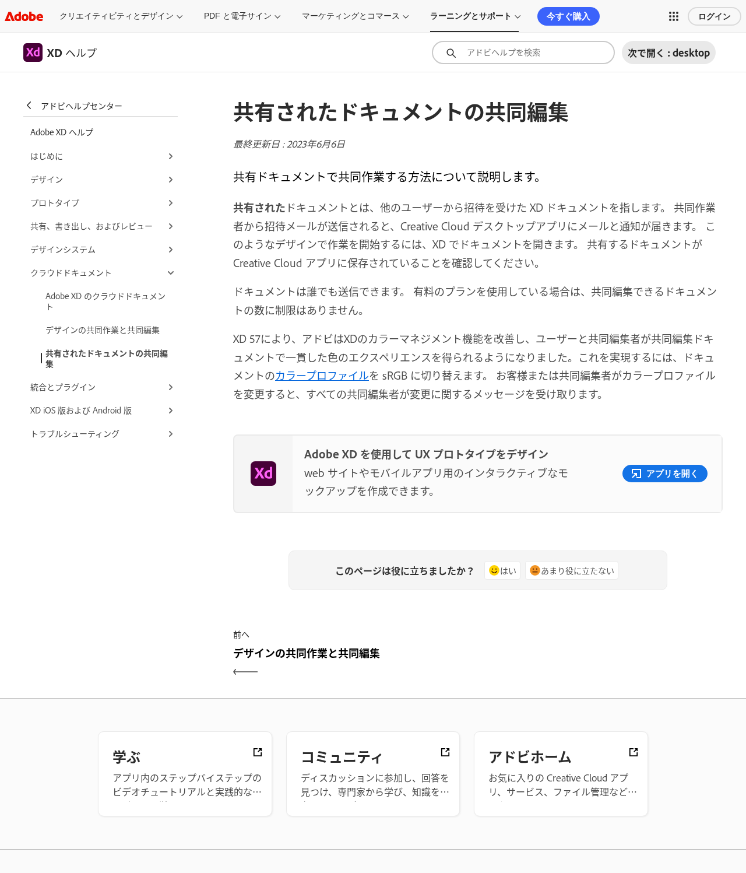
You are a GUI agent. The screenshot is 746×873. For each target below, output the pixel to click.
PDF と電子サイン (238, 15)
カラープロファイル (322, 375)
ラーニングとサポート (471, 15)
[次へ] (602, 662)
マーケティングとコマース (351, 15)
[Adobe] (24, 16)
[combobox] (523, 52)
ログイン (714, 16)
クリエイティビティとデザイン (116, 15)
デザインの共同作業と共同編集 (102, 329)
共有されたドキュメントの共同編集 (106, 357)
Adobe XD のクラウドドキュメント (105, 300)
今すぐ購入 (568, 16)
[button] (673, 16)
